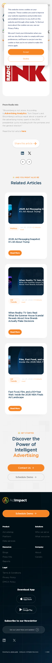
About (38, 552)
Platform (7, 536)
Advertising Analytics (15, 113)
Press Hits (7, 557)
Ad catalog (8, 532)
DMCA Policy (9, 582)
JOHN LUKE (14, 652)
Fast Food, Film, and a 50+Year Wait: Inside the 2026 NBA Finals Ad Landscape (25, 394)
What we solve (42, 536)
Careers (38, 557)
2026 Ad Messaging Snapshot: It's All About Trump (24, 240)
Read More (15, 253)
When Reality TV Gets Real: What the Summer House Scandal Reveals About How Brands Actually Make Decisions (25, 316)
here (24, 131)
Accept (26, 52)
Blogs (5, 552)
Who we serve (42, 532)
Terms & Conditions (12, 573)
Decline (26, 59)
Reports (6, 561)
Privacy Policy (9, 577)
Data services (9, 541)
